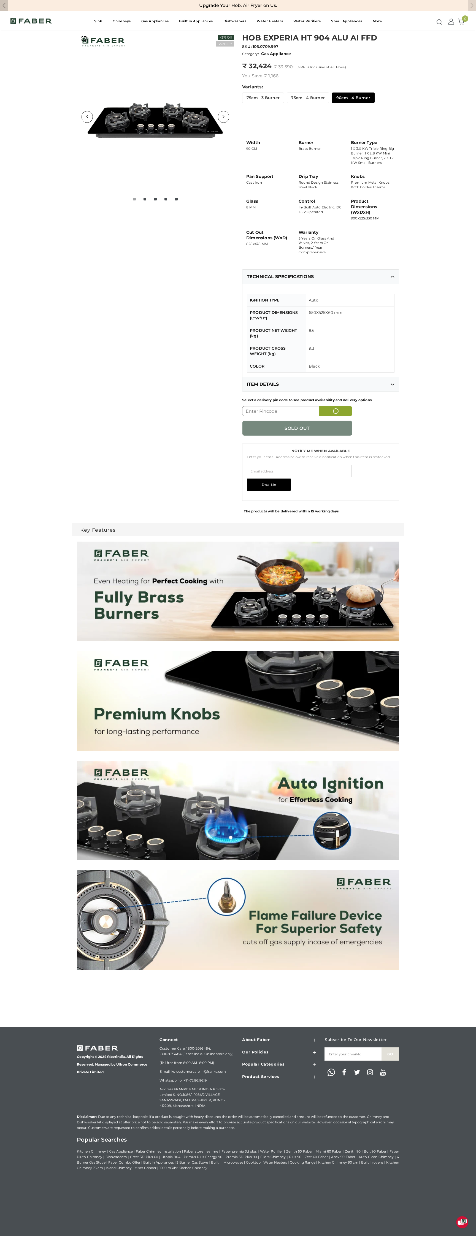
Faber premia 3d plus (239, 1151)
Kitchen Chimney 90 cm (338, 1162)
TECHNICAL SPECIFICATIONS (280, 276)
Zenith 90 (353, 1151)
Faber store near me (201, 1151)
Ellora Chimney (273, 1157)
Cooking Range (302, 1162)
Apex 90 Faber (343, 1157)
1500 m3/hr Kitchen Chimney (183, 1168)
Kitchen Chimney (91, 1151)
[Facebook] (344, 1073)
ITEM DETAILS (263, 384)
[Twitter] (357, 1073)
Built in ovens (372, 1162)
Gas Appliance (121, 1151)
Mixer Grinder (145, 1168)
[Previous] (87, 117)
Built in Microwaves (227, 1162)
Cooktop (253, 1162)
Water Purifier (271, 1151)
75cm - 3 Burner (263, 97)
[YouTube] (383, 1073)
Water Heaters (275, 1162)
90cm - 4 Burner (353, 97)
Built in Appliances (158, 1162)
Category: (250, 54)
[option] (155, 110)
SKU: (246, 46)
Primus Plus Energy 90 (203, 1157)
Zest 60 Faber (316, 1157)
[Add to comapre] (84, 38)
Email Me (269, 485)
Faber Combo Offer (124, 1162)
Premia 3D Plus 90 (241, 1157)
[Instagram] (370, 1073)
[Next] (223, 117)
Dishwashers (116, 1157)
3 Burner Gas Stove (192, 1162)
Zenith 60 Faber (299, 1151)
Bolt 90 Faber (375, 1151)
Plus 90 (295, 1157)
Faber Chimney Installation (158, 1151)
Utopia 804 (170, 1157)
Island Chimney (119, 1168)
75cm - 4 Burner (308, 97)
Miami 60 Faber (329, 1151)
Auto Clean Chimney (376, 1157)
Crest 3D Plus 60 (144, 1157)
